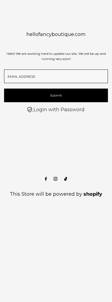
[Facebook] (45, 179)
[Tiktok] (66, 179)
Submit (56, 95)
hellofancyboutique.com (56, 34)
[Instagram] (55, 179)
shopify (92, 194)
